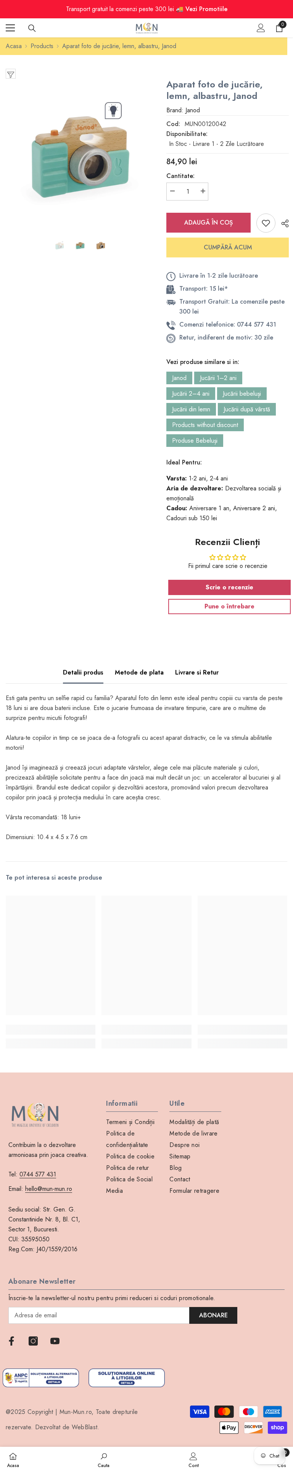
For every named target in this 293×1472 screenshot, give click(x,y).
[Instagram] (33, 1341)
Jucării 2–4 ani (190, 393)
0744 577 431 (37, 1174)
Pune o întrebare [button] (229, 606)
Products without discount (205, 425)
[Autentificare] (261, 28)
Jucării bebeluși (242, 393)
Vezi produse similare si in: (202, 361)
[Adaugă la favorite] (265, 223)
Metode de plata (139, 672)
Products (42, 46)
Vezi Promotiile (206, 9)
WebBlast (85, 1427)
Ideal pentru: (184, 462)
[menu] (10, 27)
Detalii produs (83, 672)
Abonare (213, 1315)
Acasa (14, 46)
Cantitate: (180, 175)
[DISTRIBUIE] (282, 223)
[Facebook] (11, 1341)
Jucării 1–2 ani (218, 378)
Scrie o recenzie (229, 587)
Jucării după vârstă (247, 409)
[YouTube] (55, 1341)
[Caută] (32, 28)
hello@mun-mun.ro (48, 1188)
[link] (50, 1030)
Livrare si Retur (197, 672)
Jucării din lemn (191, 409)
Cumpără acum (228, 247)
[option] (80, 153)
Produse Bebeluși (194, 440)
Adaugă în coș (208, 222)
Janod (179, 378)
